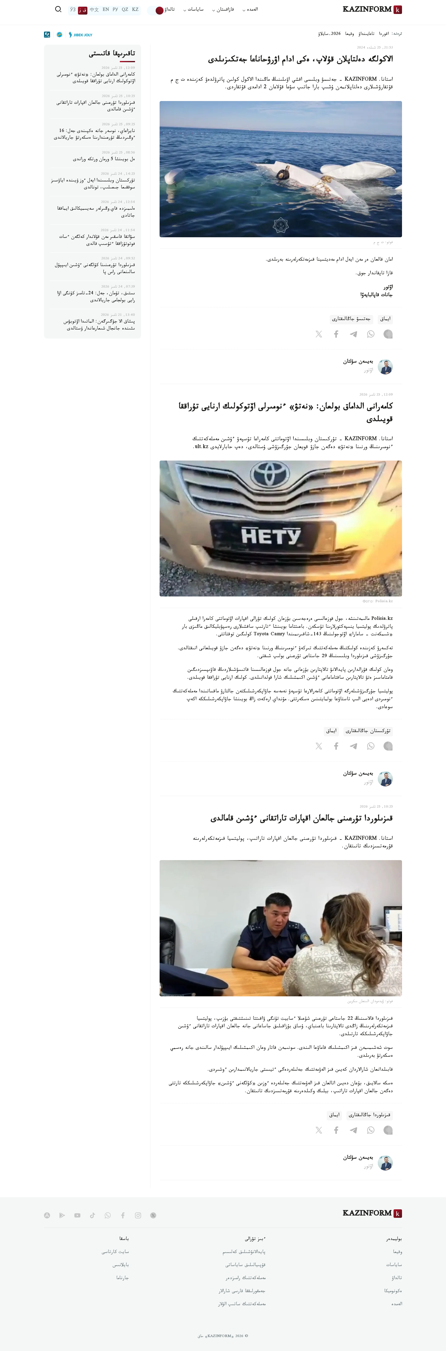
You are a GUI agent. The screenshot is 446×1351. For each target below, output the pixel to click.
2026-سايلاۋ (329, 35)
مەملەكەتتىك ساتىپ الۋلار (241, 1305)
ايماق (385, 319)
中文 (94, 10)
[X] (319, 335)
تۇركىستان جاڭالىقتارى (368, 731)
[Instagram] (388, 335)
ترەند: (397, 34)
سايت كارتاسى (115, 1252)
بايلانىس (121, 1265)
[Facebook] (336, 335)
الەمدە (396, 1305)
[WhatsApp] (371, 335)
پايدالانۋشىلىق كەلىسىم (244, 1252)
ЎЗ (73, 10)
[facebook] (123, 1215)
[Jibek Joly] (79, 35)
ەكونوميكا (393, 1292)
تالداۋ (169, 10)
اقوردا (384, 35)
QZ (125, 10)
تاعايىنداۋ (366, 35)
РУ (115, 10)
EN (106, 10)
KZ (135, 10)
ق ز (82, 10)
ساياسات (394, 1265)
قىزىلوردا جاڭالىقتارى (369, 1115)
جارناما (122, 1278)
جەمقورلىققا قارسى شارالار (242, 1292)
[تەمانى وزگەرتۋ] (155, 10)
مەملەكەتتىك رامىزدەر (245, 1278)
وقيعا (349, 35)
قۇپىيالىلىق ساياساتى (245, 1265)
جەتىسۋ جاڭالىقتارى (351, 319)
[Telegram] (353, 335)
